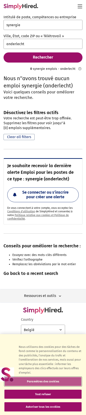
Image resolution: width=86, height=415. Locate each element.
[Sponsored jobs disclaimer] (79, 68)
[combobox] (43, 25)
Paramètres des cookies (43, 381)
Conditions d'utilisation (21, 211)
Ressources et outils (40, 296)
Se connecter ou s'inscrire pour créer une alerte (45, 195)
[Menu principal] (79, 6)
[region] (43, 374)
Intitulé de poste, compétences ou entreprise (40, 17)
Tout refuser (43, 394)
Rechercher (43, 57)
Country (27, 319)
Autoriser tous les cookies (43, 406)
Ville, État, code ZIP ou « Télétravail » (34, 36)
